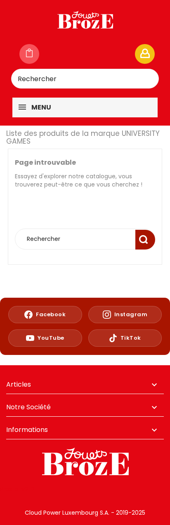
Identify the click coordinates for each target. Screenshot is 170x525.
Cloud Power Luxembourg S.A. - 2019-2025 (85, 513)
